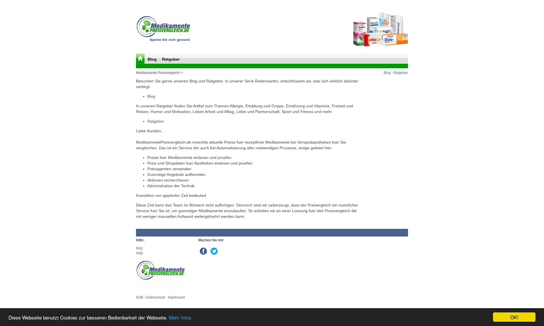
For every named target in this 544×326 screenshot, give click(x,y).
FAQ (139, 248)
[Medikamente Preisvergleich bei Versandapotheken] (164, 43)
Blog (153, 59)
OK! (514, 317)
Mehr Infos (180, 317)
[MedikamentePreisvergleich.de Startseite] (140, 59)
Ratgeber (171, 59)
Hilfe (139, 253)
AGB (139, 297)
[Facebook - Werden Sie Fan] (203, 250)
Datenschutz (155, 297)
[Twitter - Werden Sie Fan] (214, 250)
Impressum (176, 297)
